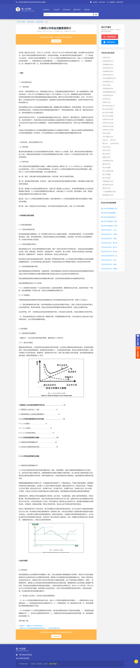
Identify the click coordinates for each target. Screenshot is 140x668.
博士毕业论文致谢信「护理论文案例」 (112, 226)
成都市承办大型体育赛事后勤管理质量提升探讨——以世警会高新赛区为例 (40, 628)
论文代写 (46, 10)
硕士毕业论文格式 (107, 109)
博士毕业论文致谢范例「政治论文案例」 (113, 208)
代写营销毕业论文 (107, 82)
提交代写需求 (53, 664)
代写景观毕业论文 (107, 71)
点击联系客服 (56, 41)
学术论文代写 (106, 150)
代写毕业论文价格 (107, 123)
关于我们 (45, 664)
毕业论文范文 (39, 22)
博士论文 (105, 143)
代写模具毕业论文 (107, 64)
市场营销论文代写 (107, 181)
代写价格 (87, 10)
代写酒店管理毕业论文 (109, 92)
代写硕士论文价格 (107, 119)
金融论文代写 (106, 157)
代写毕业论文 (30, 22)
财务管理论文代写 (107, 195)
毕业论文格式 (106, 133)
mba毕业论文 (106, 99)
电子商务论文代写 (107, 185)
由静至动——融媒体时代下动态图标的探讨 (31, 626)
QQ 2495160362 (22, 658)
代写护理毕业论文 (107, 88)
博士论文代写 (106, 154)
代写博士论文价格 (107, 130)
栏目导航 (33, 664)
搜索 (96, 14)
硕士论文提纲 (106, 167)
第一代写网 (22, 22)
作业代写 (57, 10)
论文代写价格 (114, 143)
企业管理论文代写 (107, 161)
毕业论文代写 (106, 147)
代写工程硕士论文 (107, 136)
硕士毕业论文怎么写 (108, 106)
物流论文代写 (106, 188)
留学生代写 (77, 10)
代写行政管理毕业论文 (109, 78)
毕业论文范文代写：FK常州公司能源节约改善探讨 (116, 234)
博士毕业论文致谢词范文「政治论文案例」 (113, 217)
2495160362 (110, 42)
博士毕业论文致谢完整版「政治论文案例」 (113, 213)
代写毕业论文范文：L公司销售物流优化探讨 (114, 230)
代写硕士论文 (106, 102)
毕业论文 (105, 140)
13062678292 (111, 37)
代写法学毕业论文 (107, 68)
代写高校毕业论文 (107, 95)
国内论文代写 (106, 164)
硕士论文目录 (106, 178)
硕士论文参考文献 (107, 171)
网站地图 (39, 664)
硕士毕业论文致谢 (107, 116)
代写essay (66, 10)
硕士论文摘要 (106, 174)
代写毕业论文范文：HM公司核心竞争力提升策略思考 (116, 260)
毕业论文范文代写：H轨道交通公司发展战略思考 (115, 264)
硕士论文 (113, 140)
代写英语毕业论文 (107, 61)
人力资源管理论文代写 (109, 191)
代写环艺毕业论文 (107, 75)
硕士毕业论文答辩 (107, 112)
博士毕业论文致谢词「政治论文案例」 (112, 221)
